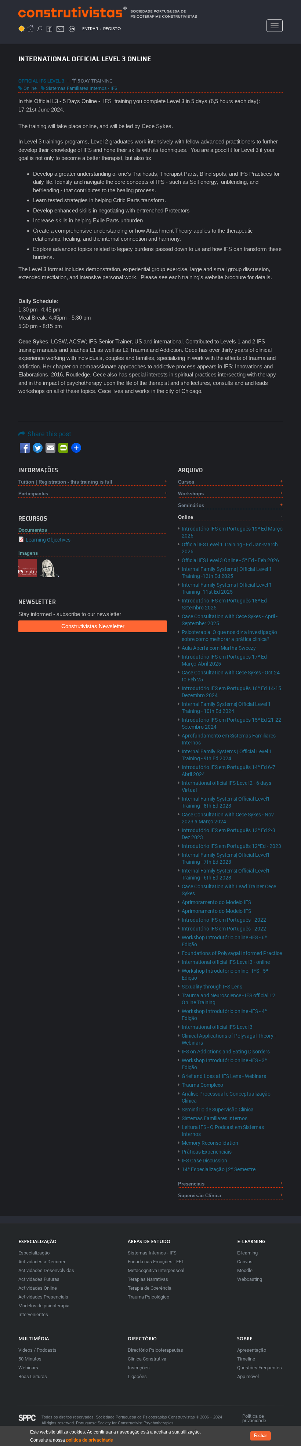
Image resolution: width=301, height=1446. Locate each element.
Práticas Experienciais (207, 1152)
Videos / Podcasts (37, 1350)
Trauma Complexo (202, 1085)
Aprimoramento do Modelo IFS (216, 902)
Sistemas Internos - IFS (152, 1253)
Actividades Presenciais (43, 1297)
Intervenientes (33, 1314)
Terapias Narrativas (148, 1279)
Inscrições (139, 1367)
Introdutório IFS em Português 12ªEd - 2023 (231, 846)
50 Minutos (29, 1359)
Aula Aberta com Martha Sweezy (219, 648)
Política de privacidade (254, 1418)
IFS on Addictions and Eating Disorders (226, 1052)
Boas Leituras (32, 1376)
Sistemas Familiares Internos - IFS (81, 88)
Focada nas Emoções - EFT (156, 1261)
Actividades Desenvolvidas (46, 1270)
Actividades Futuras (38, 1279)
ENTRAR (90, 28)
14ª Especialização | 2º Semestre (218, 1169)
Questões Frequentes (259, 1367)
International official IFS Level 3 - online (226, 962)
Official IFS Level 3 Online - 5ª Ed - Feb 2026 (230, 560)
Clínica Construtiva (147, 1359)
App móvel (248, 1376)
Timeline (246, 1359)
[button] (27, 568)
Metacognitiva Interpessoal (156, 1270)
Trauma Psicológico (148, 1297)
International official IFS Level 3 (217, 1027)
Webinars (28, 1367)
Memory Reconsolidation (210, 1143)
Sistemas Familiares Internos (214, 1118)
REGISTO (112, 28)
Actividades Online (37, 1288)
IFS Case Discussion (204, 1160)
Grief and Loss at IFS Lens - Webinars (224, 1076)
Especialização (34, 1253)
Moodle (245, 1270)
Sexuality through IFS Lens (212, 987)
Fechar (260, 1436)
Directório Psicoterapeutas (155, 1350)
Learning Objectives (48, 540)
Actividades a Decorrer (41, 1261)
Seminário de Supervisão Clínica (218, 1109)
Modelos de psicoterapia (43, 1305)
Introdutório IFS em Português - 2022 (224, 920)
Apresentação (251, 1350)
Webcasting (249, 1279)
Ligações (137, 1376)
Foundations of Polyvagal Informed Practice (232, 953)
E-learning (247, 1253)
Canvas (245, 1261)
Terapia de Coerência (149, 1288)
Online (30, 88)
